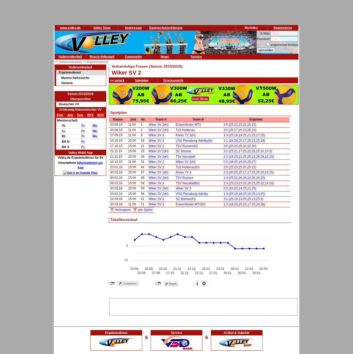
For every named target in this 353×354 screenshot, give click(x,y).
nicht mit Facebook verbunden (112, 283)
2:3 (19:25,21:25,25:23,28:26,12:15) (249, 156)
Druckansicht (173, 80)
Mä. (95, 125)
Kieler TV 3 (183, 172)
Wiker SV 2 (156, 135)
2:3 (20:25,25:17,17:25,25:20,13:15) (249, 172)
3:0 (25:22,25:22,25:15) (240, 124)
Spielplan (141, 80)
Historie (67, 83)
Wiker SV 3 (183, 188)
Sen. (80, 115)
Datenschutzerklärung (165, 28)
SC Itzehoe (183, 151)
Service (196, 57)
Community (133, 57)
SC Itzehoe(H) (186, 199)
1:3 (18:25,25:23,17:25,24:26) (244, 204)
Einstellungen (204, 283)
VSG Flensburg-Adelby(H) (194, 140)
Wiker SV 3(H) (186, 162)
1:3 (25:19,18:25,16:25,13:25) (244, 194)
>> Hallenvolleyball (68, 62)
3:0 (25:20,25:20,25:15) (240, 167)
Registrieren (283, 28)
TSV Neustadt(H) (187, 183)
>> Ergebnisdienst (95, 62)
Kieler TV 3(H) (186, 135)
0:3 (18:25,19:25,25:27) (240, 162)
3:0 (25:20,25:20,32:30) (240, 146)
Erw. (60, 115)
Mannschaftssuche (75, 78)
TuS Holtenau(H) (187, 167)
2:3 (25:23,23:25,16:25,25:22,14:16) (249, 183)
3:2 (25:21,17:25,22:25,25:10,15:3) (248, 151)
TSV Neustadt (185, 156)
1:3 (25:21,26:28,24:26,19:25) (244, 178)
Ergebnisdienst (70, 72)
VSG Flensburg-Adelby (192, 194)
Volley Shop (101, 28)
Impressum (133, 28)
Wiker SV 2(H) (158, 124)
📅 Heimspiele (120, 210)
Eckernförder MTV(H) (190, 204)
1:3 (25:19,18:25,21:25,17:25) (244, 135)
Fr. (83, 125)
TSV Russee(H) (187, 146)
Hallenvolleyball (70, 57)
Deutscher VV (69, 104)
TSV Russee (184, 178)
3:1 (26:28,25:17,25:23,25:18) (244, 140)
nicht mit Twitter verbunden (158, 283)
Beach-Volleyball (102, 57)
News (165, 57)
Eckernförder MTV (188, 124)
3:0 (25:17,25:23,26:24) (240, 130)
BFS (90, 115)
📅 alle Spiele (143, 210)
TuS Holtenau (185, 130)
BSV (100, 115)
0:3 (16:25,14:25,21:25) (240, 188)
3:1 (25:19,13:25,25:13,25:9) (243, 199)
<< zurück (117, 80)
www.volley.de (70, 28)
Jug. (70, 115)
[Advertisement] (203, 306)
